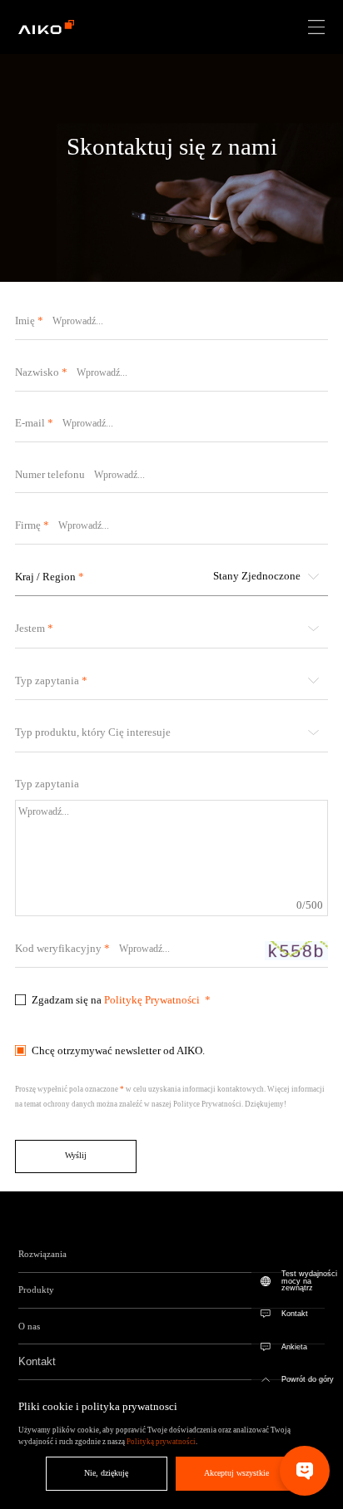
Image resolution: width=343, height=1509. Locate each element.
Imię (25, 320)
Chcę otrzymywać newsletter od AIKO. (118, 1050)
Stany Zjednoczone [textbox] (257, 576)
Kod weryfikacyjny (58, 948)
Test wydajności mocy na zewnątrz (309, 1281)
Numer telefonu (50, 474)
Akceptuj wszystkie (236, 1472)
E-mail (30, 423)
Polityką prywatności (161, 1441)
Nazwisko (37, 372)
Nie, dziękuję (106, 1472)
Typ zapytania (47, 783)
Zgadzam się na (116, 1000)
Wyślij (76, 1155)
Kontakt (294, 1313)
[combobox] (171, 576)
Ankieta (294, 1347)
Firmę (28, 525)
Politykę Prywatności (152, 1000)
